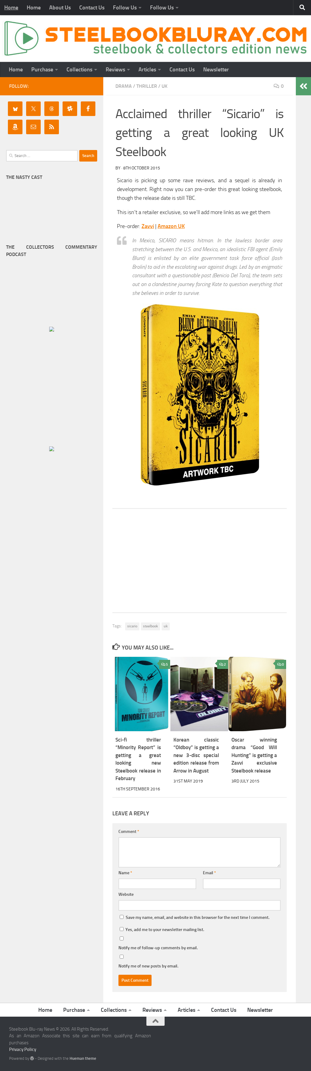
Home (11, 7)
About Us (60, 7)
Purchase (42, 69)
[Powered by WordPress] (32, 1058)
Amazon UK (171, 226)
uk (166, 626)
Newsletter (216, 69)
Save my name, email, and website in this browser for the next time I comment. (197, 917)
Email (209, 872)
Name (125, 872)
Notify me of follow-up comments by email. (158, 947)
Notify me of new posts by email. (148, 966)
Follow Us (125, 7)
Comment (128, 831)
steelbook (150, 626)
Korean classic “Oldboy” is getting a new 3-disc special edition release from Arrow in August (196, 755)
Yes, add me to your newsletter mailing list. (164, 929)
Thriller (146, 86)
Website (126, 894)
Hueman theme (83, 1058)
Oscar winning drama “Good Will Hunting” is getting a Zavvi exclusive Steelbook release (254, 755)
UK (164, 86)
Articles (147, 69)
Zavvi (148, 226)
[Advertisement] (199, 560)
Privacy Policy (22, 1049)
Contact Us (91, 7)
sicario (132, 626)
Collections (79, 69)
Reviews (115, 69)
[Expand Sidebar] (303, 86)
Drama (123, 86)
